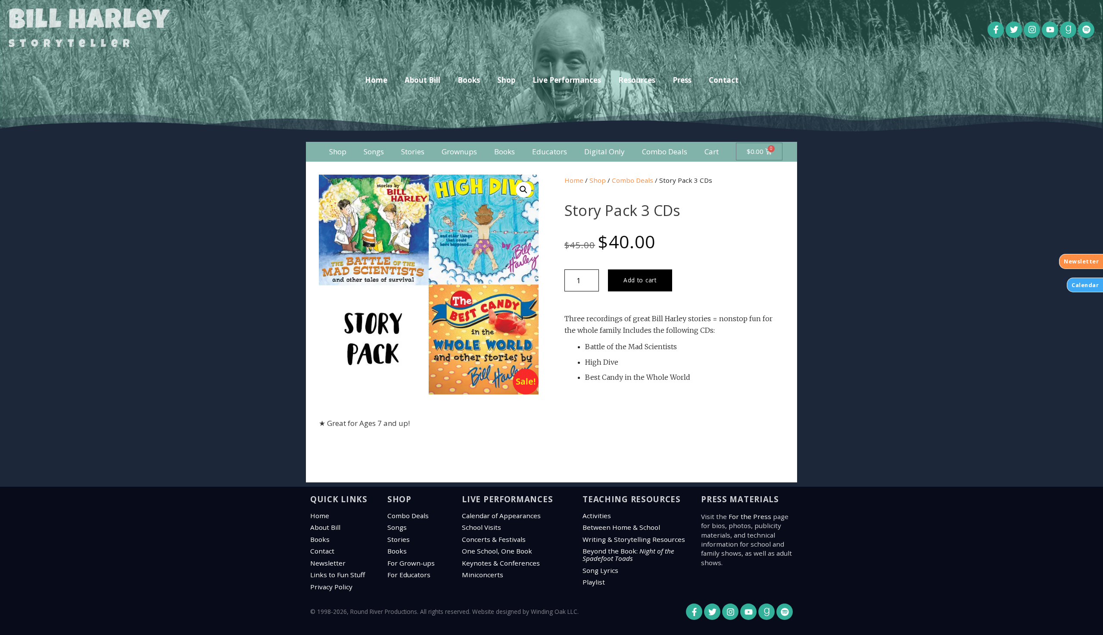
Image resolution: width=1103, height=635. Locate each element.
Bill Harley (89, 22)
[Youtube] (1050, 30)
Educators (549, 151)
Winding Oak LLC (554, 611)
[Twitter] (1014, 30)
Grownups (459, 151)
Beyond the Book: (628, 555)
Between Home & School (621, 527)
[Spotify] (1086, 30)
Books (469, 80)
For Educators (408, 574)
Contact (723, 80)
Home (376, 80)
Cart (711, 151)
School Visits (481, 527)
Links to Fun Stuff (337, 574)
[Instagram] (1032, 30)
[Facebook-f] (996, 30)
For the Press (750, 516)
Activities (597, 515)
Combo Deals (664, 151)
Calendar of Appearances (501, 515)
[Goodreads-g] (1068, 30)
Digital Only (604, 151)
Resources (636, 80)
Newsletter (328, 563)
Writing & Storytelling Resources (634, 539)
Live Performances (567, 80)
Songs (374, 151)
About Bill (422, 80)
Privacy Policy (331, 586)
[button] (523, 189)
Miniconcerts (482, 574)
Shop (506, 80)
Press (682, 80)
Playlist (594, 582)
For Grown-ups (411, 563)
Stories (412, 151)
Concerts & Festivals (494, 539)
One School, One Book (497, 551)
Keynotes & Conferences (501, 563)
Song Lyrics (600, 570)
